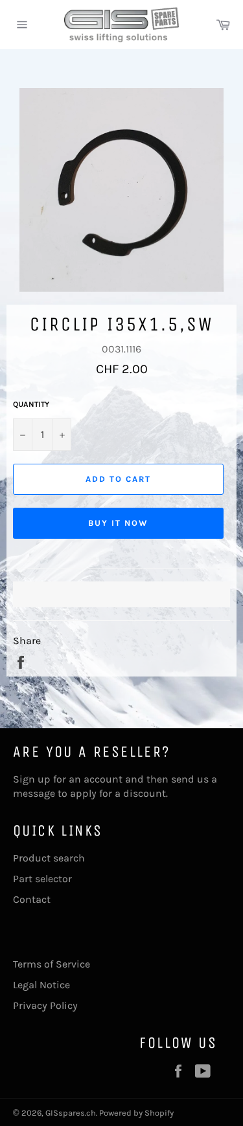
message (34, 793)
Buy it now (118, 523)
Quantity (31, 404)
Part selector (42, 878)
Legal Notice (41, 985)
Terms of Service (51, 964)
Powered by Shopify (136, 1113)
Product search (49, 858)
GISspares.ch (70, 1113)
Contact (32, 899)
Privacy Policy (45, 1005)
